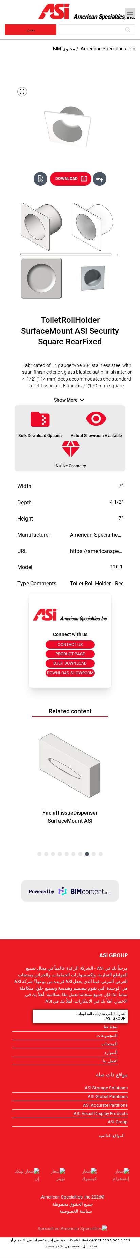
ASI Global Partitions (108, 1096)
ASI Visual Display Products (101, 1113)
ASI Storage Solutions (106, 1087)
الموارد (111, 1052)
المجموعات (107, 1035)
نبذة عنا (111, 1026)
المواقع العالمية (111, 1135)
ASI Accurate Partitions (105, 1105)
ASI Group (118, 1121)
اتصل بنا (110, 1060)
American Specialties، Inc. (107, 48)
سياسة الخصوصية (75, 1211)
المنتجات (109, 1043)
